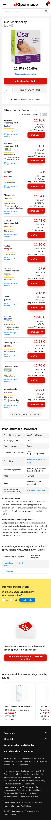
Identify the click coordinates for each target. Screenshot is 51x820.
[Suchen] (45, 11)
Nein (16, 600)
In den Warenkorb (30, 89)
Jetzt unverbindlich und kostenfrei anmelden (25, 657)
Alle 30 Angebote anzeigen (23, 414)
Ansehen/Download (36, 490)
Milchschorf (9, 571)
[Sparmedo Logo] (26, 5)
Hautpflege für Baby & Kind (13, 564)
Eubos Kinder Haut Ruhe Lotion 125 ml (19, 707)
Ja (7, 600)
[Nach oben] (46, 813)
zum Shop (34, 134)
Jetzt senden (27, 600)
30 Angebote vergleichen (25, 74)
